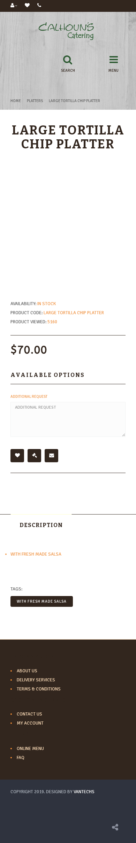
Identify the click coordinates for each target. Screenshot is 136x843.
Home (15, 101)
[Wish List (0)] (27, 5)
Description (41, 525)
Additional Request (28, 396)
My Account (30, 723)
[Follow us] (115, 828)
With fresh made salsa (42, 601)
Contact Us (29, 714)
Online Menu (30, 748)
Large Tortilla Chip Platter (74, 101)
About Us (27, 671)
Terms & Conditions (39, 689)
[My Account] (13, 5)
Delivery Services (36, 680)
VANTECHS (84, 792)
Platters (35, 101)
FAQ (20, 757)
